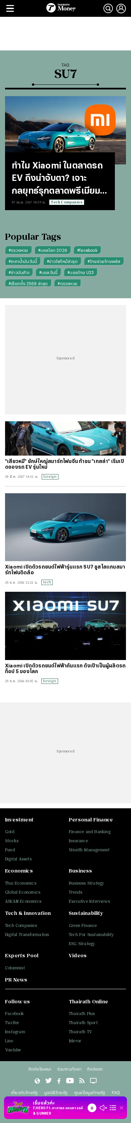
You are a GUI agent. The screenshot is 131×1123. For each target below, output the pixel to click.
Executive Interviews (89, 901)
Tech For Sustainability (91, 934)
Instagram (15, 1031)
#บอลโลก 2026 (52, 250)
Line (9, 1040)
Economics (19, 871)
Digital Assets (18, 858)
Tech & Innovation (28, 913)
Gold (9, 831)
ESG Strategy (82, 943)
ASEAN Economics (23, 901)
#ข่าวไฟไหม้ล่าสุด (62, 261)
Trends (75, 892)
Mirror (75, 1040)
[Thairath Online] (70, 1081)
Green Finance (83, 925)
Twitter (12, 1022)
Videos (78, 955)
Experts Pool (21, 955)
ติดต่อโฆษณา (40, 1069)
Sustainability (86, 913)
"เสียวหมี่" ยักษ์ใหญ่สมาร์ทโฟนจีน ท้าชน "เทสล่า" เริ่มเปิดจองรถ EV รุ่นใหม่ (64, 464)
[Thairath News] (37, 1081)
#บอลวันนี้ (48, 272)
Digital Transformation (27, 934)
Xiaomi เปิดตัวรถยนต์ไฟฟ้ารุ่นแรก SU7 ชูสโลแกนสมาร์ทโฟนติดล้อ (65, 569)
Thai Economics (20, 883)
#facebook (87, 250)
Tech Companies (67, 202)
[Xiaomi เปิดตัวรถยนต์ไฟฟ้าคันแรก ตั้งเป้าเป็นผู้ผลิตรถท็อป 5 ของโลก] (65, 626)
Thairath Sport (83, 1022)
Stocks (11, 840)
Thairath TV (80, 1031)
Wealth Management (89, 849)
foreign (49, 476)
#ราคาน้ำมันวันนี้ (23, 261)
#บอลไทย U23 (81, 272)
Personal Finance (91, 819)
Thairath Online (88, 1001)
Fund (10, 849)
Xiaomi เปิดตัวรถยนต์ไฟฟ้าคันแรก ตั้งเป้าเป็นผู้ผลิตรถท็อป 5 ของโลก (65, 668)
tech (47, 582)
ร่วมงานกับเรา (69, 1069)
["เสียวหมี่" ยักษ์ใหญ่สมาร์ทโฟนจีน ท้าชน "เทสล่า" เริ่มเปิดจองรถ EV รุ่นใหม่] (65, 438)
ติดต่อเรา (95, 1069)
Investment (19, 819)
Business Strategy (86, 883)
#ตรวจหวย (18, 250)
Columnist (15, 967)
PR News (16, 979)
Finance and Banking (90, 831)
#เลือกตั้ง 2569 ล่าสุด (28, 283)
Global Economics (22, 892)
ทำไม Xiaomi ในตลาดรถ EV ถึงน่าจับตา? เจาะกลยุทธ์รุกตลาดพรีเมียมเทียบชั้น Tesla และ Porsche (57, 178)
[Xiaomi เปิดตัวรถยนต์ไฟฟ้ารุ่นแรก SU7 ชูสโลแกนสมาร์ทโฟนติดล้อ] (65, 527)
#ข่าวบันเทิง (19, 272)
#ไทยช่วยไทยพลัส (104, 261)
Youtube (13, 1049)
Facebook (14, 1013)
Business (80, 871)
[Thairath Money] (61, 8)
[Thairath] (58, 1081)
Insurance (78, 840)
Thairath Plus (82, 1013)
